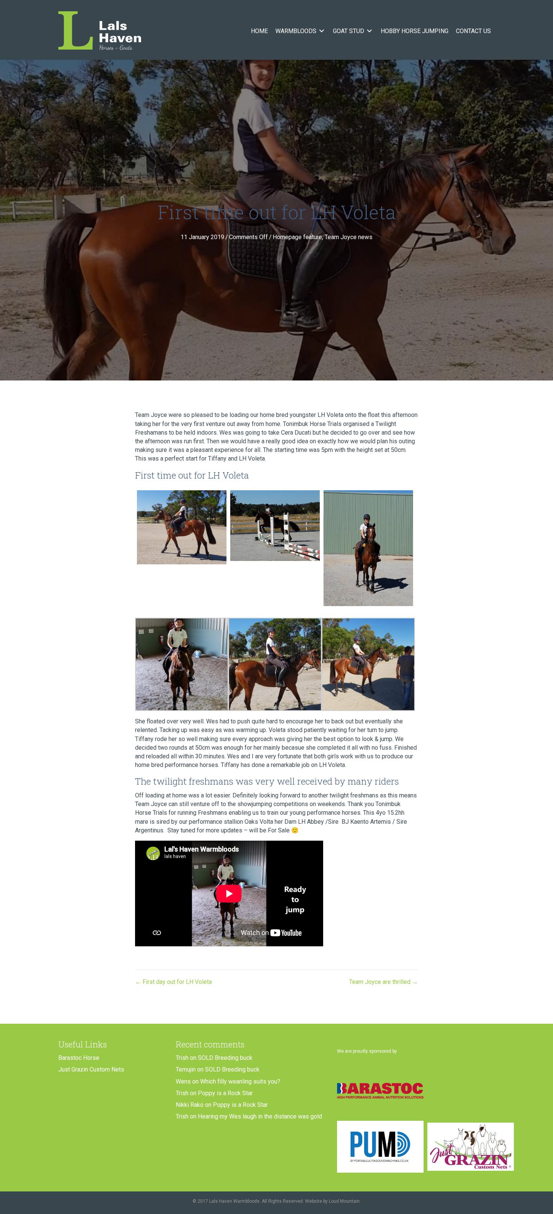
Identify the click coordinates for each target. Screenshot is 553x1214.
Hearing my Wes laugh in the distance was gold (260, 1116)
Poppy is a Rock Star (225, 1093)
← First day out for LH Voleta (173, 981)
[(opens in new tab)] (380, 1090)
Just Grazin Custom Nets (91, 1069)
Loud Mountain (344, 1201)
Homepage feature (297, 237)
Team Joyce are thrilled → (383, 981)
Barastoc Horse (78, 1057)
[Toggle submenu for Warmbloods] (321, 31)
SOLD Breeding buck (225, 1057)
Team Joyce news (348, 237)
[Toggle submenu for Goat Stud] (369, 31)
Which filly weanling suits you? (240, 1081)
